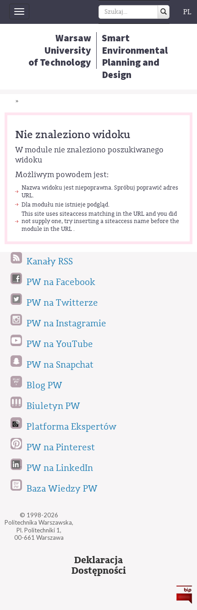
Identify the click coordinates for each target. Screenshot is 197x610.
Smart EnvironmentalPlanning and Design (135, 56)
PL (187, 12)
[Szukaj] (164, 12)
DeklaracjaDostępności (98, 565)
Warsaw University (60, 50)
